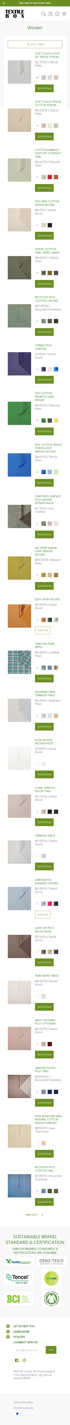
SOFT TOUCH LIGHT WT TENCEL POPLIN (47, 55)
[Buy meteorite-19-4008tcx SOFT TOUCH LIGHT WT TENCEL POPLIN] (19, 72)
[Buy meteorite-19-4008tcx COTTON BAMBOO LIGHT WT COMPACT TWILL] (19, 170)
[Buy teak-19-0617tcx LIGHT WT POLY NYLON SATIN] (19, 946)
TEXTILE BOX (19, 1402)
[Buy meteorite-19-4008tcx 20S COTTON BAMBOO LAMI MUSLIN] (19, 413)
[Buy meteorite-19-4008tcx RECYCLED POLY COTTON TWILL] (19, 1185)
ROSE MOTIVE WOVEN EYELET (44, 742)
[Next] (42, 1215)
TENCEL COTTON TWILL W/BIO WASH (47, 251)
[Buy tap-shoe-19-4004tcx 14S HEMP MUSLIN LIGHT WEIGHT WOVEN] (19, 568)
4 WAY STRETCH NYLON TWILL (45, 789)
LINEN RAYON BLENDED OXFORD (46, 881)
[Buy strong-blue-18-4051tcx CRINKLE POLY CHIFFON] (19, 363)
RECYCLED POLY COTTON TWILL (45, 1169)
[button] (50, 13)
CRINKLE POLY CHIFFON (43, 347)
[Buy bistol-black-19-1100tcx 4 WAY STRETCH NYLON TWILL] (19, 806)
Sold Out (42, 630)
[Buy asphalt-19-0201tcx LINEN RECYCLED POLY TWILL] (19, 1086)
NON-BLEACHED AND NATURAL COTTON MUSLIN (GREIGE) (48, 1119)
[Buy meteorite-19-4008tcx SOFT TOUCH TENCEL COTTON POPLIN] (19, 120)
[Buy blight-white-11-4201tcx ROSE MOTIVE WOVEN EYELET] (19, 758)
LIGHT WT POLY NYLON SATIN (44, 929)
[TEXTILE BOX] (14, 13)
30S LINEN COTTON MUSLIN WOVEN (47, 203)
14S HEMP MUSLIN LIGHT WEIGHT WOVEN (46, 551)
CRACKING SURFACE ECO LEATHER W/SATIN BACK (48, 499)
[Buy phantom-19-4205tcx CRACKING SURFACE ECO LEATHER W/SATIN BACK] (19, 516)
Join (51, 1349)
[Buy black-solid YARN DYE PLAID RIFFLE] (19, 662)
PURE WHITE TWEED (47, 976)
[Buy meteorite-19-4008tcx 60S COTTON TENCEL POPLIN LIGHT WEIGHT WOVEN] (19, 465)
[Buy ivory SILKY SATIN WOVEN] (19, 616)
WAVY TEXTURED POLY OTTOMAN (45, 1022)
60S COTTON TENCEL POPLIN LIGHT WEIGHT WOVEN (48, 448)
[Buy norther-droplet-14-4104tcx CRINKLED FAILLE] (19, 852)
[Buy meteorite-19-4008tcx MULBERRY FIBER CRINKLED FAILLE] (19, 710)
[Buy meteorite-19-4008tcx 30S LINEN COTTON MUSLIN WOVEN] (19, 219)
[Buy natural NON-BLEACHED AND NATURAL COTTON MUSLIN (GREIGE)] (19, 1136)
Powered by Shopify (23, 1408)
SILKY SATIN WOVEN (47, 599)
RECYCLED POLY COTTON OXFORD (46, 299)
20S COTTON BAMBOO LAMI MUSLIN (44, 396)
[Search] (43, 13)
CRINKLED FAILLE (45, 836)
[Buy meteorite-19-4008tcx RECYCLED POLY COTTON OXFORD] (19, 316)
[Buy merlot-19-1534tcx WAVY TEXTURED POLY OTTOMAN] (19, 1038)
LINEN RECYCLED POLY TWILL (45, 1069)
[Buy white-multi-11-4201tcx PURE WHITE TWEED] (19, 992)
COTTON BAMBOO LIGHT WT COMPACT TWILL (48, 153)
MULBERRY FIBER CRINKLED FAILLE (45, 693)
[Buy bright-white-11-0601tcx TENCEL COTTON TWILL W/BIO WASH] (19, 267)
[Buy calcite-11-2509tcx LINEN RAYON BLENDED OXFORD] (19, 898)
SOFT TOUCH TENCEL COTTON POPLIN (48, 103)
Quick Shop (44, 88)
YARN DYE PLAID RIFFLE (45, 645)
